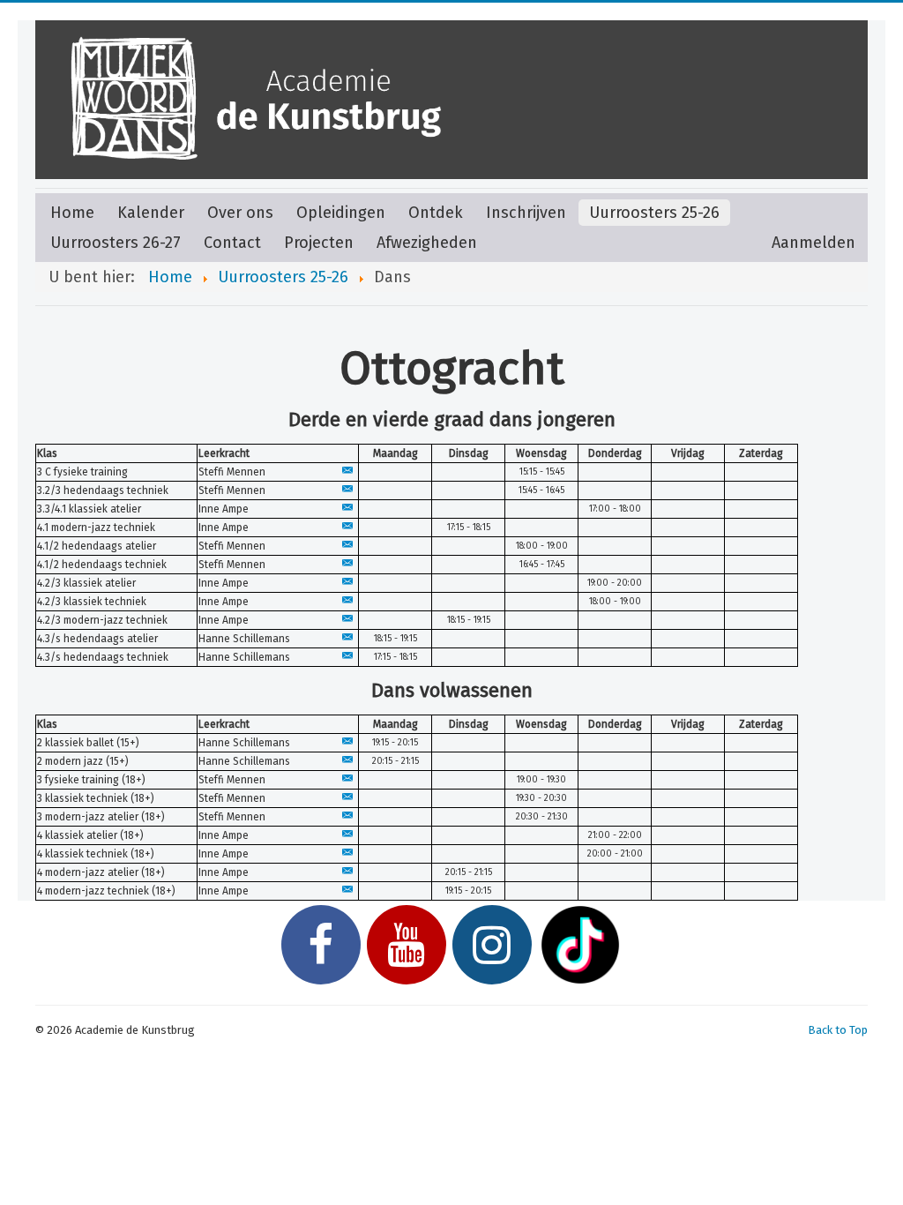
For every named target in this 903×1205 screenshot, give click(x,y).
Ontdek (435, 212)
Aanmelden (813, 242)
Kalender (150, 212)
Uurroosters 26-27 (115, 242)
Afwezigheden (427, 242)
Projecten (319, 242)
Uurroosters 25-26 (654, 212)
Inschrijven (526, 212)
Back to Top (838, 1030)
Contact (232, 242)
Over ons (240, 212)
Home (72, 212)
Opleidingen (340, 212)
